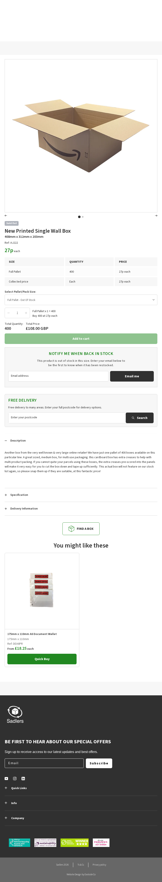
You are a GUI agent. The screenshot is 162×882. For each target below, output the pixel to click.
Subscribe (99, 763)
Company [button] (17, 818)
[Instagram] (14, 778)
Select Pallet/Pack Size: (20, 292)
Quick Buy (42, 659)
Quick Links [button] (19, 788)
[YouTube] (6, 778)
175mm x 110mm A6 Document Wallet (32, 634)
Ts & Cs (80, 865)
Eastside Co (90, 874)
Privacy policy (99, 865)
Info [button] (14, 803)
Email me (132, 376)
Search (142, 418)
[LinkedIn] (23, 778)
